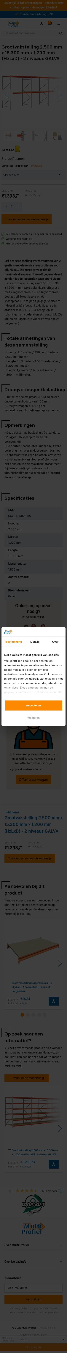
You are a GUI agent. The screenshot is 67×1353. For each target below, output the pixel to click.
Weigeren (33, 717)
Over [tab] (55, 641)
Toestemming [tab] (13, 641)
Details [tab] (34, 641)
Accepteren (33, 705)
